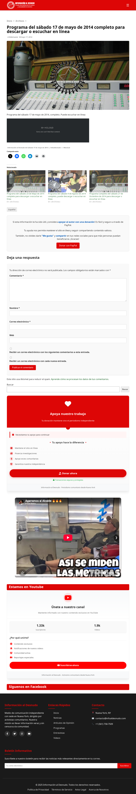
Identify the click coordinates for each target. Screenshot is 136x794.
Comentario (16, 275)
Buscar (10, 384)
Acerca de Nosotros (99, 789)
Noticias (58, 717)
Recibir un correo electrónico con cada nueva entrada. (38, 361)
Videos (57, 737)
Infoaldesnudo (55, 148)
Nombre (14, 308)
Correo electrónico (20, 321)
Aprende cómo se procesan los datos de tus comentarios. (80, 379)
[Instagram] (22, 733)
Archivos (20, 20)
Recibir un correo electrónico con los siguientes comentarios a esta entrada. (49, 352)
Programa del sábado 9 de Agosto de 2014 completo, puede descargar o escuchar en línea (67, 196)
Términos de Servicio (62, 789)
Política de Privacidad (38, 789)
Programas (59, 728)
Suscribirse (124, 766)
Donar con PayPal (68, 245)
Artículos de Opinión (64, 722)
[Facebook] (7, 733)
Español (11, 209)
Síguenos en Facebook (27, 686)
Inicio (9, 20)
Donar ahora (69, 473)
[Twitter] (14, 733)
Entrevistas (59, 732)
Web (11, 335)
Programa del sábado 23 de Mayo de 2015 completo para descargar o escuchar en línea (25, 196)
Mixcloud (66, 148)
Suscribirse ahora (69, 665)
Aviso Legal (80, 789)
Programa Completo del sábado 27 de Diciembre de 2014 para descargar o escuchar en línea (106, 196)
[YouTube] (29, 733)
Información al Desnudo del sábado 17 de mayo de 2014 (27, 148)
